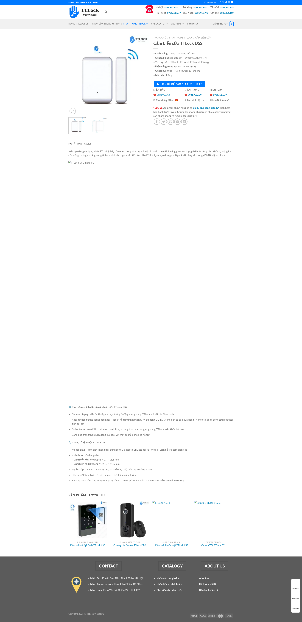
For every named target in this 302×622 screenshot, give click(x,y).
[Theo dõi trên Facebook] (220, 2)
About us (83, 23)
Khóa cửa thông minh (105, 23)
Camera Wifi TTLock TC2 (213, 545)
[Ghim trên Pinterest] (177, 121)
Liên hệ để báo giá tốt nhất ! (181, 83)
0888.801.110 (227, 12)
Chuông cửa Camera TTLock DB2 (129, 545)
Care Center (158, 23)
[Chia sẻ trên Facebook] (157, 121)
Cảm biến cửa (203, 38)
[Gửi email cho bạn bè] (171, 121)
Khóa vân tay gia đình (168, 578)
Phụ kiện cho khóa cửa (169, 589)
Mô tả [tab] (71, 143)
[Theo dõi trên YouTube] (232, 2)
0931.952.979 (171, 7)
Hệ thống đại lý (207, 583)
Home (71, 23)
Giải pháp (176, 23)
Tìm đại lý (192, 23)
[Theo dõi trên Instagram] (223, 2)
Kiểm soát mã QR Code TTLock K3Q (87, 545)
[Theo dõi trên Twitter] (226, 2)
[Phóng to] (73, 111)
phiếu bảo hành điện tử (206, 107)
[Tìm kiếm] (106, 12)
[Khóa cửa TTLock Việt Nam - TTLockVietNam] (84, 11)
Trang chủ (159, 38)
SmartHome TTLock (134, 23)
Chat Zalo (295, 598)
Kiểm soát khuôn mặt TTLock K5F (171, 545)
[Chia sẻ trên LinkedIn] (184, 121)
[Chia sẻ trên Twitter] (164, 121)
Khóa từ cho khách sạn (169, 583)
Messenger (295, 608)
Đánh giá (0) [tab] (84, 143)
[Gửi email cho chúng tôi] (229, 2)
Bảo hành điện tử (208, 589)
